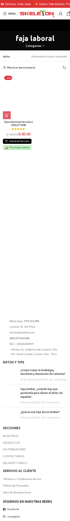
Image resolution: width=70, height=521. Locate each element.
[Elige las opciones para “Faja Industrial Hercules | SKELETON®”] (7, 115)
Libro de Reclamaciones (17, 492)
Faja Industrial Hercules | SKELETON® (18, 123)
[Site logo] (37, 13)
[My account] (61, 14)
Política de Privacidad (16, 485)
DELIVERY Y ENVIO (15, 463)
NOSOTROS (10, 436)
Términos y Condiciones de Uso (22, 479)
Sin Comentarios (58, 379)
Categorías (33, 45)
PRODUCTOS (11, 442)
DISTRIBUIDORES (14, 449)
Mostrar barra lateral (21, 67)
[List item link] (34, 321)
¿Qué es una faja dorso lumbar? (40, 412)
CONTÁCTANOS (13, 456)
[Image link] (27, 306)
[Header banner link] (35, 4)
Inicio (6, 56)
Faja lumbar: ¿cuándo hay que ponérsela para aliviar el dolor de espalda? (41, 392)
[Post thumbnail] (10, 374)
